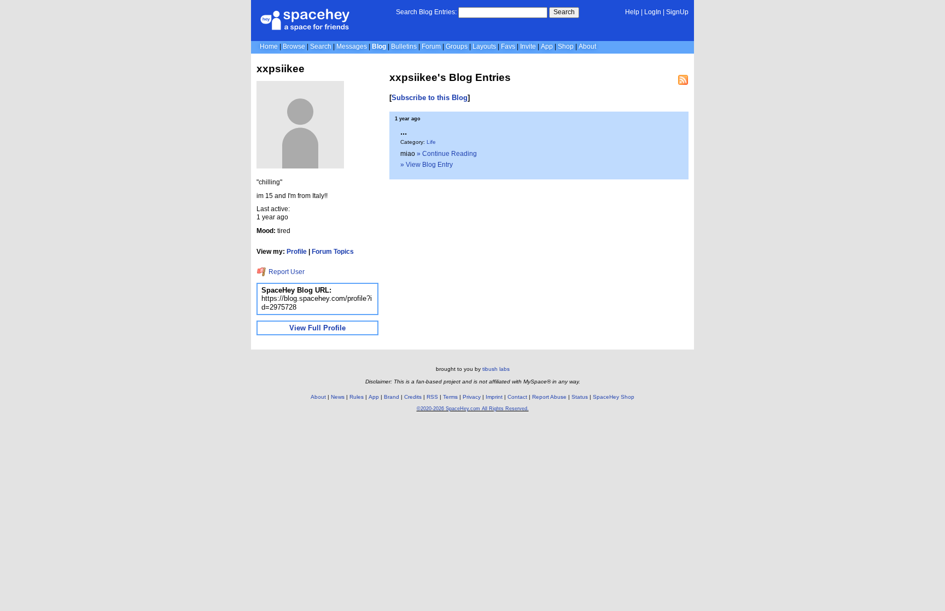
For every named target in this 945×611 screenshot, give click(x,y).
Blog (379, 46)
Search (564, 12)
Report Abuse (549, 397)
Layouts (484, 46)
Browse (294, 46)
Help (632, 12)
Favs (508, 46)
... (403, 131)
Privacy (472, 397)
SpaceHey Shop (613, 397)
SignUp (677, 12)
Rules (356, 397)
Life (431, 142)
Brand (391, 397)
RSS (432, 397)
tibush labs (496, 369)
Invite (528, 46)
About (587, 46)
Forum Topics (333, 251)
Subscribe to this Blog (430, 98)
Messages (351, 46)
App (547, 46)
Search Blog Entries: (426, 12)
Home (269, 46)
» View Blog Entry (426, 164)
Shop (566, 46)
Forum (431, 46)
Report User (286, 272)
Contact (517, 397)
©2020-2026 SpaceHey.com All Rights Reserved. (473, 408)
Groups (457, 46)
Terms (450, 397)
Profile (297, 251)
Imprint (494, 397)
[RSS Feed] (683, 80)
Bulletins (404, 46)
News (338, 397)
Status (579, 397)
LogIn (652, 12)
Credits (413, 397)
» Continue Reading (447, 154)
